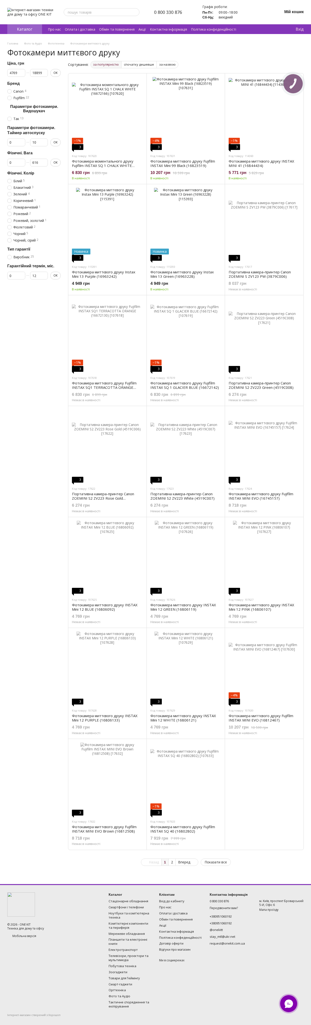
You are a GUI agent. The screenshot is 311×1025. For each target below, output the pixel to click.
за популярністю (106, 64)
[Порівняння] (271, 29)
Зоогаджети (118, 972)
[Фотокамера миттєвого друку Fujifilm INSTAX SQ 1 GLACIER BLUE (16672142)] (185, 335)
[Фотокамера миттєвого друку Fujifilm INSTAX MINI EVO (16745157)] (264, 446)
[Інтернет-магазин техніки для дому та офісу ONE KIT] (21, 904)
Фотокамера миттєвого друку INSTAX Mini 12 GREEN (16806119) (183, 607)
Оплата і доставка (80, 29)
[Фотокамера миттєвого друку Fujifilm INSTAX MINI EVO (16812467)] (264, 668)
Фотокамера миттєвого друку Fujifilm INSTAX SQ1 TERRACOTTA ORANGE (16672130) (104, 387)
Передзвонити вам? (224, 908)
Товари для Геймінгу (124, 978)
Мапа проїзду (268, 910)
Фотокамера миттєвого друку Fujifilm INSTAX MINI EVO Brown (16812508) (104, 829)
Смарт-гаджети (120, 984)
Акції (142, 29)
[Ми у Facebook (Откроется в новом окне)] (268, 12)
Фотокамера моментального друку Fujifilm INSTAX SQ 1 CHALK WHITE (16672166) (102, 165)
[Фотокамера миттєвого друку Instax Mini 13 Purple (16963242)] (107, 224)
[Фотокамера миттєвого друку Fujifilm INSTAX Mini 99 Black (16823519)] (185, 113)
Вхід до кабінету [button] (171, 901)
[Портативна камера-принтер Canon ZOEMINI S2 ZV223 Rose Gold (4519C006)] (107, 446)
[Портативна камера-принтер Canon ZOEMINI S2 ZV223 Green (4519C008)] (264, 335)
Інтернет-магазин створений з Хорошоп (33, 1015)
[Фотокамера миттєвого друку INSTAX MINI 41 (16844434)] (264, 113)
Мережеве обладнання (127, 933)
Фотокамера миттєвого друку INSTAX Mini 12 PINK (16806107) (261, 607)
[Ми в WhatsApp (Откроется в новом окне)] (256, 12)
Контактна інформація (168, 29)
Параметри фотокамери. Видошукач (34, 108)
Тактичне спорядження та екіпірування (129, 1004)
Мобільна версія (24, 936)
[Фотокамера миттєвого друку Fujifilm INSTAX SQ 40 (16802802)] (185, 779)
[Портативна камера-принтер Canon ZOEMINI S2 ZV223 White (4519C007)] (185, 446)
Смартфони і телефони (126, 907)
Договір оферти (171, 943)
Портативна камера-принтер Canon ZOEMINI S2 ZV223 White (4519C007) (182, 496)
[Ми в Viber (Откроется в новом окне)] (250, 12)
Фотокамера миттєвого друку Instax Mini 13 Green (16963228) (182, 274)
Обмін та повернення (117, 29)
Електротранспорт (123, 949)
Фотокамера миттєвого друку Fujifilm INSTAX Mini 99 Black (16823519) (182, 163)
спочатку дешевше (139, 64)
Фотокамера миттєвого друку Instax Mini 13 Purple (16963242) (103, 274)
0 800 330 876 (168, 12)
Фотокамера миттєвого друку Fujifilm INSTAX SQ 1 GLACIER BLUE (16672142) (184, 385)
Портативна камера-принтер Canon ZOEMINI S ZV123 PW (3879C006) (260, 274)
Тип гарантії (18, 249)
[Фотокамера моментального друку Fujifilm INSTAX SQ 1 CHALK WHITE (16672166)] (107, 113)
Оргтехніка (117, 990)
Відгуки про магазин (174, 949)
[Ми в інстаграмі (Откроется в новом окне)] (262, 12)
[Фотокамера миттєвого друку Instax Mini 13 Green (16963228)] (185, 224)
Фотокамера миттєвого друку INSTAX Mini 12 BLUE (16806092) (105, 607)
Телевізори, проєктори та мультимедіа (128, 958)
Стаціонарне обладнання (128, 901)
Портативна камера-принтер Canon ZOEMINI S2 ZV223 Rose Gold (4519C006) (103, 498)
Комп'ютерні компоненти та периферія (128, 925)
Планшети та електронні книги (128, 941)
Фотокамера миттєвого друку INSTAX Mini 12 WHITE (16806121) (183, 717)
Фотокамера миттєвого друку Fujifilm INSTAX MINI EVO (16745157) (261, 496)
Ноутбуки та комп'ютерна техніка (129, 915)
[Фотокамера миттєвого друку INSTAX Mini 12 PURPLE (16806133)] (107, 668)
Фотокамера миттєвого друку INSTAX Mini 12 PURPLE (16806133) (105, 717)
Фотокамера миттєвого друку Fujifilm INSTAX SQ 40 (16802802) (182, 829)
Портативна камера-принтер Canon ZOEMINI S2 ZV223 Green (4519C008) (261, 385)
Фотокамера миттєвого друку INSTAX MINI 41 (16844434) (261, 163)
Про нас (54, 29)
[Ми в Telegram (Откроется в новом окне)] (244, 12)
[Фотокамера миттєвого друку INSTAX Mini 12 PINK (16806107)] (264, 557)
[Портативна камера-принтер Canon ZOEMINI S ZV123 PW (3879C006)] (264, 224)
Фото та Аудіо (119, 996)
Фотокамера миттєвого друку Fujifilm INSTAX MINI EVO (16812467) (261, 717)
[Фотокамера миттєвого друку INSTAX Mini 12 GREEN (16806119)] (185, 557)
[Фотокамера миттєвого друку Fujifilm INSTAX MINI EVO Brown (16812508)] (107, 779)
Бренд (13, 83)
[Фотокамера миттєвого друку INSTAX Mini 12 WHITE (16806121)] (185, 668)
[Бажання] (281, 29)
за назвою (167, 64)
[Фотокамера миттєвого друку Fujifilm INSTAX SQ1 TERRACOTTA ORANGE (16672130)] (107, 335)
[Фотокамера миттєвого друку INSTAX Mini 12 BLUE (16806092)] (107, 557)
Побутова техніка (122, 966)
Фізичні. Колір (20, 173)
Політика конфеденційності (213, 29)
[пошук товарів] (135, 12)
